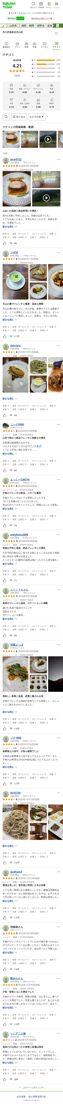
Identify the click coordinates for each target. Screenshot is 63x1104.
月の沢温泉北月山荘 (13, 31)
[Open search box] (6, 116)
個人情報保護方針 (37, 1096)
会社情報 (21, 1096)
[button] (11, 139)
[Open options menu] (58, 159)
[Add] (56, 33)
